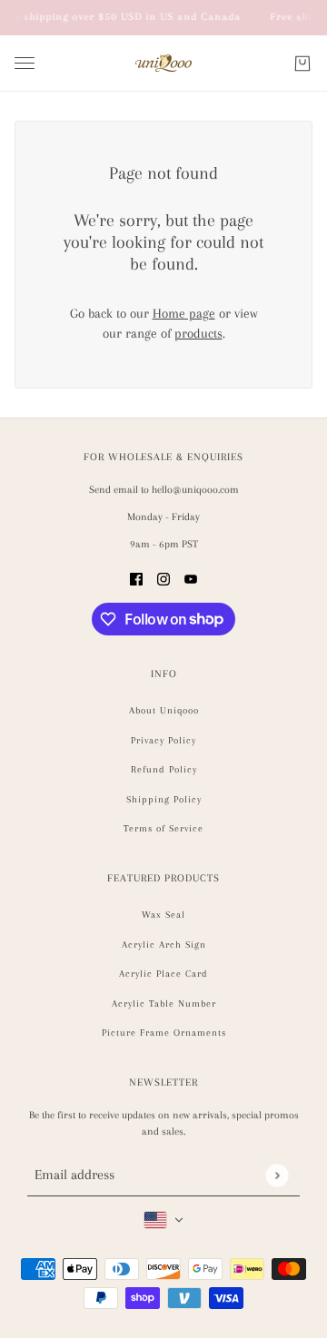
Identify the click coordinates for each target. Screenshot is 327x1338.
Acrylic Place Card (163, 973)
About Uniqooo (164, 710)
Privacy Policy (163, 740)
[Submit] (276, 1175)
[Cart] (302, 64)
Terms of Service (163, 828)
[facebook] (136, 577)
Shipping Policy (164, 799)
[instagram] (163, 577)
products (198, 333)
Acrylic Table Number (164, 1003)
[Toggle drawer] (25, 63)
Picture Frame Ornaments (164, 1032)
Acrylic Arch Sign (164, 944)
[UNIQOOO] (164, 63)
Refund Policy (164, 769)
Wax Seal (163, 914)
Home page (184, 313)
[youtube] (190, 577)
